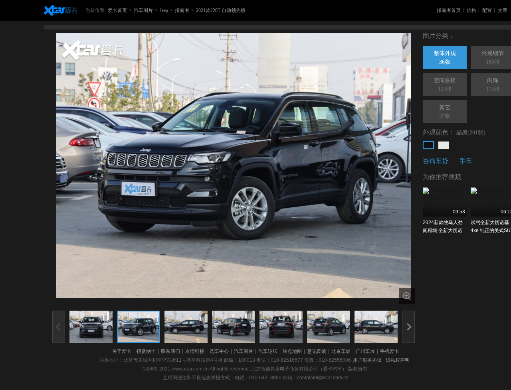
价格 (471, 10)
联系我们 (170, 351)
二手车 (462, 161)
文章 (502, 10)
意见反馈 (316, 351)
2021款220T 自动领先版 (221, 10)
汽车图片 (143, 10)
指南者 (182, 10)
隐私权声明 (398, 360)
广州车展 (365, 351)
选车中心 (219, 351)
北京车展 (341, 351)
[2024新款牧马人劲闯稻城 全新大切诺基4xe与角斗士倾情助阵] (445, 202)
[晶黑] (428, 145)
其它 (444, 111)
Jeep (164, 10)
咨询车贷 (435, 161)
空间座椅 (445, 84)
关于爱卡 (121, 351)
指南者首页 (449, 10)
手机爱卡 (389, 351)
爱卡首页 (117, 10)
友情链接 (194, 351)
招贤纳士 (146, 351)
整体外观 (445, 57)
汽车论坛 (267, 351)
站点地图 (292, 351)
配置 (487, 10)
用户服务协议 (367, 360)
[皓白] (443, 145)
